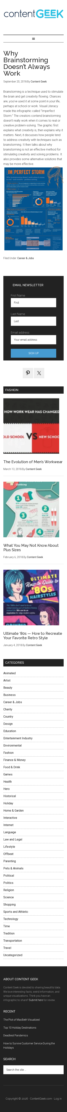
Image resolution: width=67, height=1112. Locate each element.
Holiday (8, 803)
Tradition (9, 933)
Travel (7, 948)
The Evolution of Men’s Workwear (33, 462)
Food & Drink (11, 767)
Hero (6, 789)
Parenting (9, 861)
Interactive (10, 818)
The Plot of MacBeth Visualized (21, 1019)
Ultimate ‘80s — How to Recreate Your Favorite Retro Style (32, 635)
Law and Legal (12, 839)
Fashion (8, 752)
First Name (18, 295)
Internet (8, 825)
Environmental (12, 745)
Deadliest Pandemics (15, 1035)
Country (8, 716)
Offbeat (8, 854)
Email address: (20, 332)
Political (8, 875)
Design (8, 724)
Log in (58, 1098)
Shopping (9, 904)
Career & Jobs (25, 258)
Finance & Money (14, 760)
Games (7, 774)
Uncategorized (12, 955)
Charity (7, 709)
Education (9, 731)
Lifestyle (9, 846)
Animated (9, 673)
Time (6, 926)
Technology (10, 919)
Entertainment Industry (18, 738)
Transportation (12, 940)
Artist (6, 680)
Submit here (36, 1000)
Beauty (7, 687)
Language (9, 832)
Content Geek (33, 13)
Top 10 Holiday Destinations (19, 1027)
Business (9, 695)
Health (7, 781)
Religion (8, 890)
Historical (9, 796)
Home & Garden (13, 810)
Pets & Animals (13, 868)
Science (8, 897)
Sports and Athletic (15, 912)
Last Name (18, 314)
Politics (8, 883)
